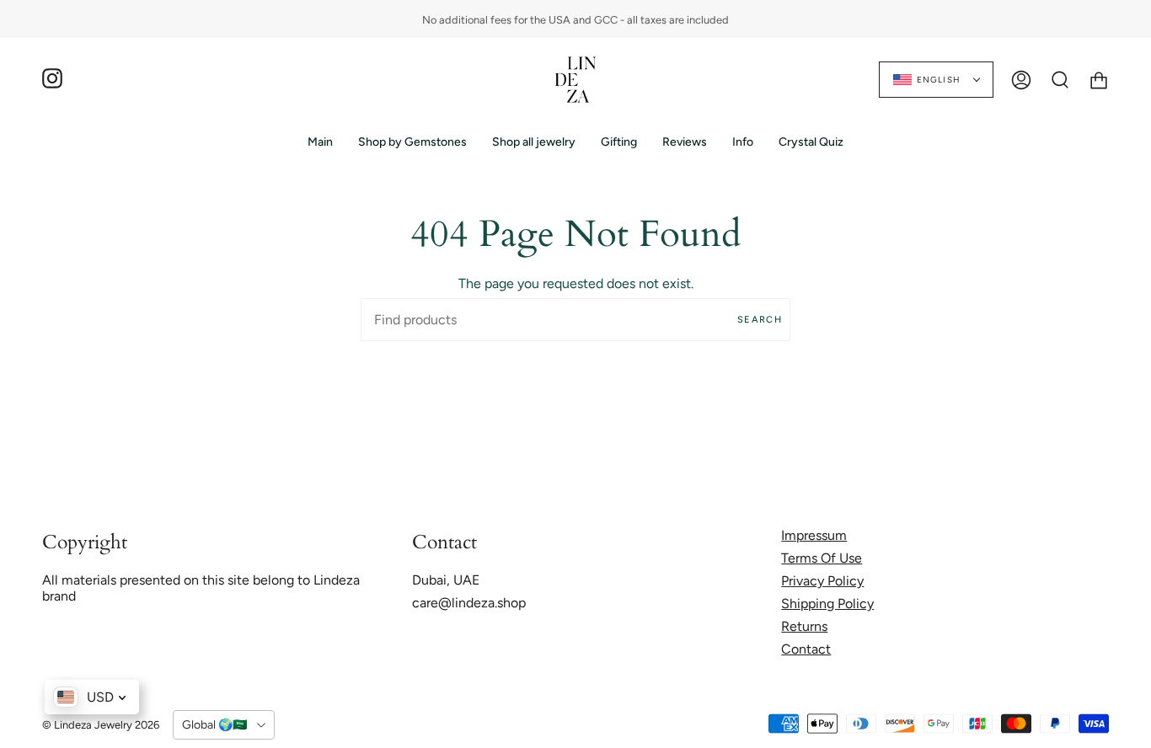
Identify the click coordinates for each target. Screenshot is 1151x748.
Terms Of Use (821, 558)
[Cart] (1098, 79)
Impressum (814, 535)
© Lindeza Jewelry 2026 (100, 725)
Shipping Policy (827, 604)
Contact (806, 649)
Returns (804, 626)
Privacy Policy (822, 581)
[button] (412, 142)
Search (759, 319)
